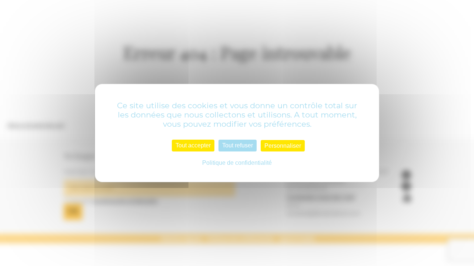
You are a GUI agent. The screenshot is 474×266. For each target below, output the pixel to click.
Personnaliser (282, 146)
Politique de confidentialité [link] (237, 163)
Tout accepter (193, 145)
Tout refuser (237, 145)
